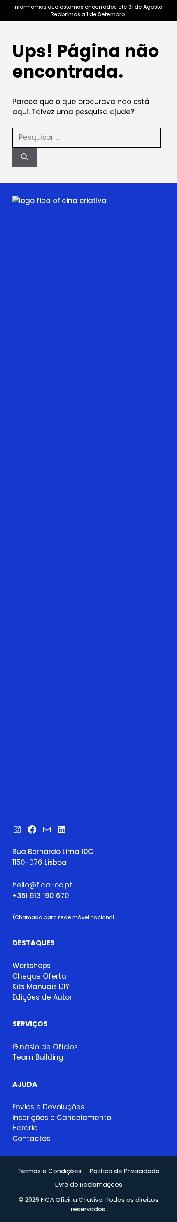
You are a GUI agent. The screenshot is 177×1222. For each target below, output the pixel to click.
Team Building (37, 1057)
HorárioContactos (31, 1133)
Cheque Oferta (39, 976)
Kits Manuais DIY (41, 986)
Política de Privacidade (125, 1171)
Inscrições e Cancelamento (61, 1118)
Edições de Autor (42, 997)
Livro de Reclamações (88, 1184)
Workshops (31, 965)
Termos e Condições (49, 1171)
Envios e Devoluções (48, 1107)
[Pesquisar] (24, 157)
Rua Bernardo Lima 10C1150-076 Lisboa (52, 857)
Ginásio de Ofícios (45, 1047)
